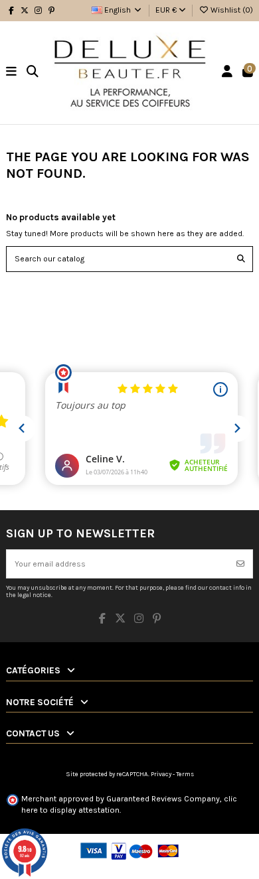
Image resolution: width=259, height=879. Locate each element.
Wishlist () (231, 10)
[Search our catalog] (241, 259)
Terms (185, 774)
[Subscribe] (240, 564)
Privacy (161, 774)
